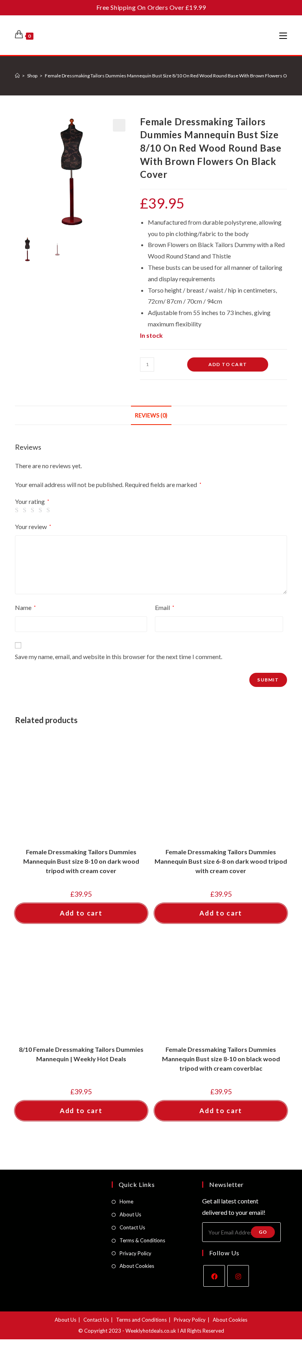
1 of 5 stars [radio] (18, 510)
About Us (130, 1214)
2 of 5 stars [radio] (26, 510)
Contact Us (132, 1227)
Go (263, 1232)
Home (126, 1201)
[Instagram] (238, 1276)
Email (164, 607)
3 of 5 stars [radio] (34, 510)
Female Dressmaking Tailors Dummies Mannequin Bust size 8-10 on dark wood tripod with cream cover (81, 861)
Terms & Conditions (142, 1240)
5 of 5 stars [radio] (49, 510)
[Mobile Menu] (283, 35)
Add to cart (227, 364)
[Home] (17, 76)
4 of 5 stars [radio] (42, 510)
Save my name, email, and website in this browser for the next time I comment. (118, 656)
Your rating (32, 501)
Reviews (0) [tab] (151, 415)
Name (25, 607)
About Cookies (137, 1266)
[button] (119, 125)
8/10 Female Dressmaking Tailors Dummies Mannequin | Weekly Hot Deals (81, 1054)
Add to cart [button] (81, 913)
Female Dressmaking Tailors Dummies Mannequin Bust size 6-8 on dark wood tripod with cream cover (221, 861)
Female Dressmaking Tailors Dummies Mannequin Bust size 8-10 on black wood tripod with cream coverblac (221, 1059)
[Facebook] (214, 1276)
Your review (33, 526)
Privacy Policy (135, 1253)
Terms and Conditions (141, 1320)
